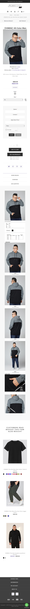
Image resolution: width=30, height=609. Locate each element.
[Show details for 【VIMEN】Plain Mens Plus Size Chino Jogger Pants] (15, 494)
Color (15, 91)
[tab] (15, 175)
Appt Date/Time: (15, 120)
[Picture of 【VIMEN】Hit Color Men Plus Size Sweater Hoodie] (15, 220)
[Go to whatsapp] (26, 605)
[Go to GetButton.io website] (26, 607)
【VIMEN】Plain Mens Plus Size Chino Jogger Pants (15, 512)
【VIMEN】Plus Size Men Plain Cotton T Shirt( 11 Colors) (15, 470)
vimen (18, 66)
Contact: (15, 114)
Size (15, 97)
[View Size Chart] (25, 99)
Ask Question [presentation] (15, 183)
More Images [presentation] (15, 175)
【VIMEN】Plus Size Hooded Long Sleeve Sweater (15, 554)
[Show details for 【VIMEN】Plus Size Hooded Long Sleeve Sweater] (15, 535)
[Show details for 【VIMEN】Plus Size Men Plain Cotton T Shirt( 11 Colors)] (15, 452)
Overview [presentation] (15, 179)
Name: (15, 109)
